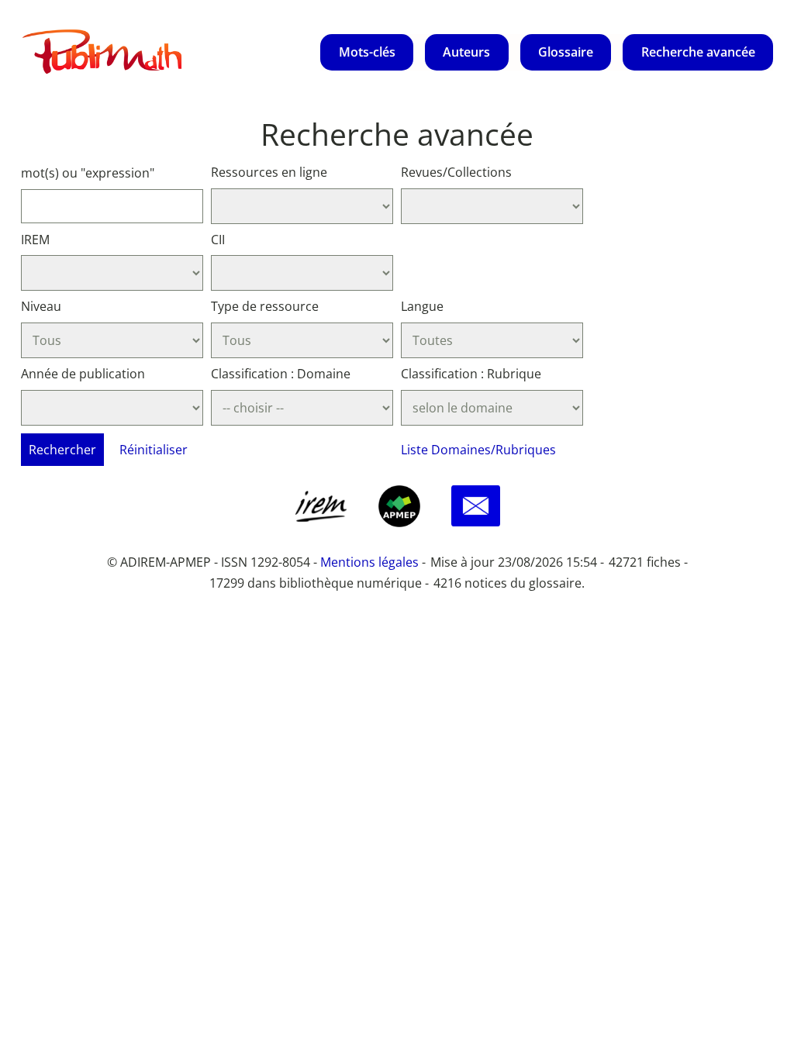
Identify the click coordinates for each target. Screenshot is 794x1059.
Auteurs (466, 51)
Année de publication (83, 373)
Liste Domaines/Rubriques (478, 449)
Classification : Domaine (280, 373)
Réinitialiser (153, 449)
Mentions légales (369, 562)
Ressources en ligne (269, 172)
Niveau (41, 306)
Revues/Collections (456, 172)
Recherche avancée (698, 51)
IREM (35, 239)
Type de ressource (265, 306)
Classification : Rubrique (471, 373)
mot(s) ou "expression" (87, 172)
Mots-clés (367, 51)
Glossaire (565, 51)
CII (218, 239)
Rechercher (62, 449)
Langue (422, 306)
